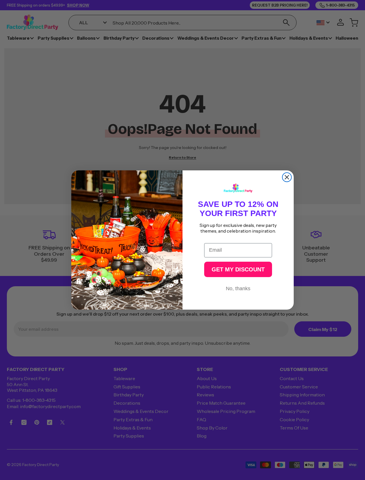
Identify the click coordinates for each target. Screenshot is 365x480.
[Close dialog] (286, 177)
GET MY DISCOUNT (238, 269)
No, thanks (238, 288)
